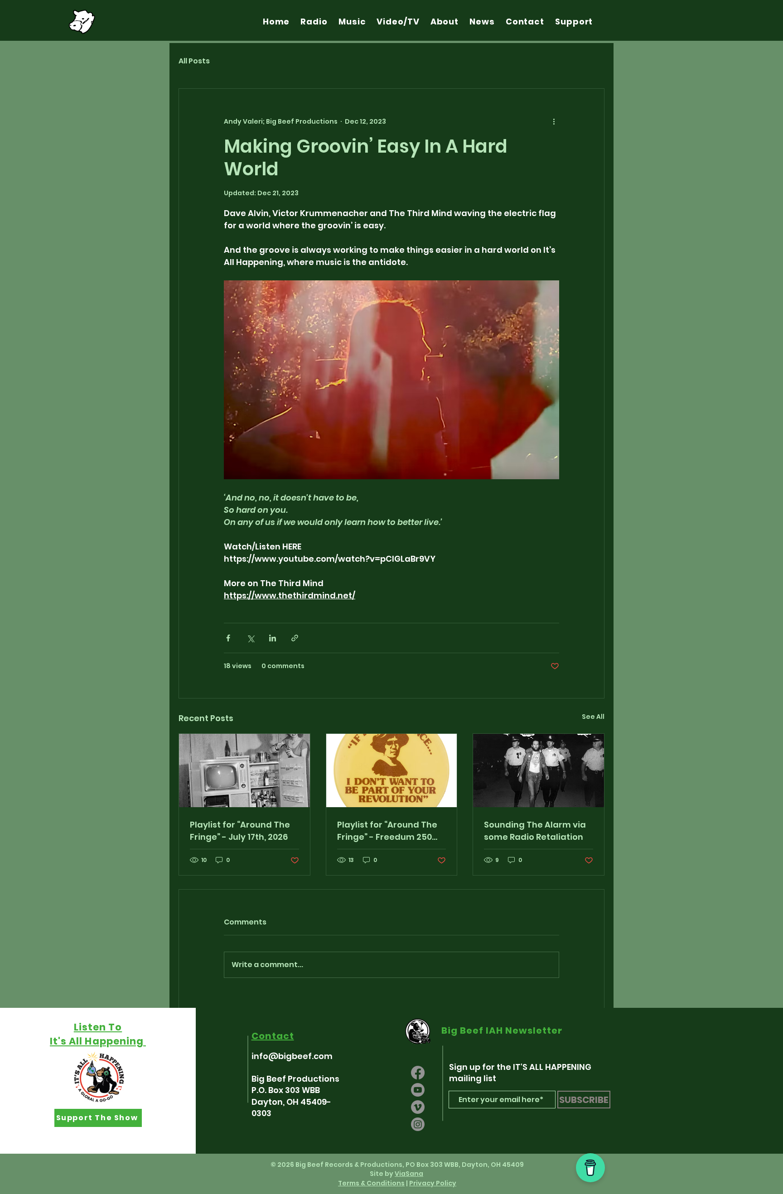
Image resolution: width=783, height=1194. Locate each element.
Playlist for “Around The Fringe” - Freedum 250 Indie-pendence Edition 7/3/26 (387, 831)
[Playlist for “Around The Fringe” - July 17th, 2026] (244, 770)
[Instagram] (418, 1124)
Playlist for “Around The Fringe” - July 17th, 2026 (240, 831)
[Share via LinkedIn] (272, 638)
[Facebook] (418, 1072)
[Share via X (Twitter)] (250, 638)
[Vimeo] (418, 1107)
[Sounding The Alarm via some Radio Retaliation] (538, 770)
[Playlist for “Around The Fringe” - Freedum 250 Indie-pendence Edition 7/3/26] (391, 770)
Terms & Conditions (371, 1183)
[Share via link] (294, 638)
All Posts (194, 61)
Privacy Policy (432, 1183)
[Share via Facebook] (228, 638)
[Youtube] (418, 1090)
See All (593, 716)
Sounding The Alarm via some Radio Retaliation (535, 831)
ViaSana (409, 1173)
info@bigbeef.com (292, 1056)
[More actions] (553, 121)
